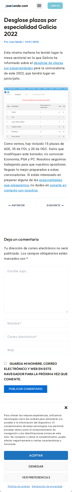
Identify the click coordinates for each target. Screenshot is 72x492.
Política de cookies (19, 486)
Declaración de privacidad (47, 486)
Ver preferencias (36, 477)
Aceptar (36, 455)
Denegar (36, 466)
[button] (66, 408)
